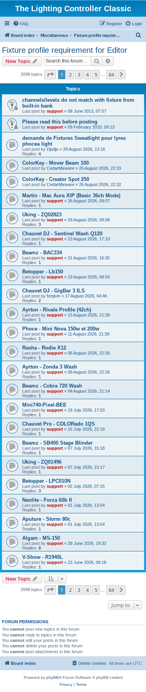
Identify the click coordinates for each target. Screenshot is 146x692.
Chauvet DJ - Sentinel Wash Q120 (62, 233)
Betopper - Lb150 (42, 272)
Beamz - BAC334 (42, 253)
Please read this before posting (59, 122)
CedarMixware (60, 168)
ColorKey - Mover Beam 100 (55, 163)
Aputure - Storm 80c (46, 519)
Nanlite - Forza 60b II (47, 500)
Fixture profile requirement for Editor (64, 50)
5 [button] (96, 74)
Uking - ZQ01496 (42, 462)
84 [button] (111, 74)
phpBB (52, 677)
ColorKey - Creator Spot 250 (55, 179)
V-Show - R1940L (42, 557)
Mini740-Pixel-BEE (44, 405)
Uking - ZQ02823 (42, 214)
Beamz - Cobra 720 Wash (52, 386)
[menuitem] (20, 23)
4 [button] (87, 74)
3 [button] (78, 74)
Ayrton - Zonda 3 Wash (49, 367)
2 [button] (70, 74)
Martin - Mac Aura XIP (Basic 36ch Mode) (71, 195)
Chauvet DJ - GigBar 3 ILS (53, 291)
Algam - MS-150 (41, 538)
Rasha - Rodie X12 (44, 348)
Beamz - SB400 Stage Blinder (57, 443)
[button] (50, 74)
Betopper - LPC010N (46, 481)
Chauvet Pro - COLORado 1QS (58, 424)
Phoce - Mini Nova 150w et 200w (60, 329)
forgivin (53, 296)
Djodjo (52, 149)
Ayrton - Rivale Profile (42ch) (56, 310)
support (55, 111)
